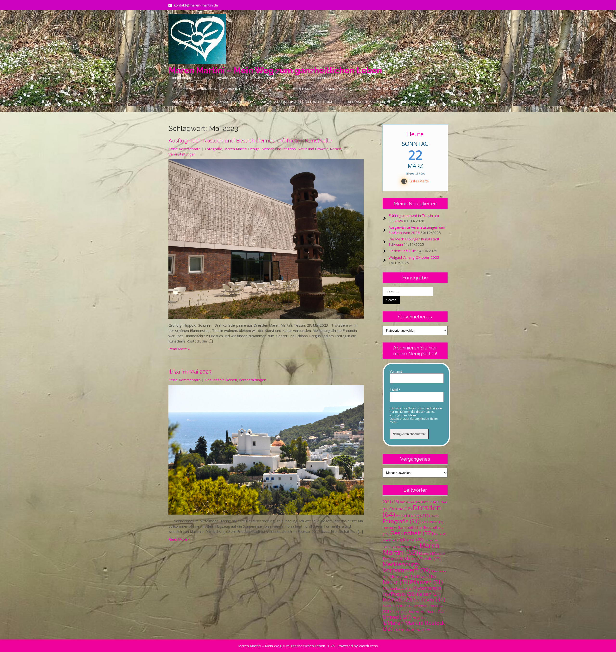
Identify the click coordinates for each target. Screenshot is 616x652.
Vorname (396, 371)
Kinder (440, 534)
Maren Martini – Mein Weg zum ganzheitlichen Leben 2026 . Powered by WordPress (308, 645)
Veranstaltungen (182, 154)
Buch (428, 501)
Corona (400, 508)
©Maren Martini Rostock (414, 625)
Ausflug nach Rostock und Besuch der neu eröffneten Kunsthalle (250, 140)
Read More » (179, 348)
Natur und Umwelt (313, 148)
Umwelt (397, 616)
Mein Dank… (303, 88)
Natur (396, 582)
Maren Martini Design (230, 102)
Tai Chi (405, 605)
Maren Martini (411, 549)
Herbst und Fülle (402, 250)
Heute (415, 134)
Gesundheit (214, 379)
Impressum (411, 102)
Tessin (434, 611)
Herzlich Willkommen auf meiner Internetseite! (216, 88)
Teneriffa (420, 605)
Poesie (403, 593)
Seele (390, 606)
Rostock (397, 599)
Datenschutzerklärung (368, 102)
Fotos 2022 (431, 522)
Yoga (419, 617)
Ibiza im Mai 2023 (190, 371)
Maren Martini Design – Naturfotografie (298, 102)
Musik (426, 576)
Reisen (335, 148)
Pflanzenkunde (397, 588)
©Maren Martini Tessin (411, 629)
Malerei (409, 547)
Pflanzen (426, 582)
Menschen (402, 576)
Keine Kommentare (184, 148)
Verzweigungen (186, 102)
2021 (391, 501)
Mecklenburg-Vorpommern (406, 567)
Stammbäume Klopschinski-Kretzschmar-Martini (369, 88)
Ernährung (412, 515)
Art (415, 502)
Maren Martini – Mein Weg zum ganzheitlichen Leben (275, 70)
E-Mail (395, 390)
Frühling (390, 527)
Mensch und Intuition (279, 148)
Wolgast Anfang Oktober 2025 (414, 257)
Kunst (413, 539)
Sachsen (429, 599)
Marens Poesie (422, 559)
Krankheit (392, 540)
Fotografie (213, 148)
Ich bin (276, 88)
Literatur (391, 547)
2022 (404, 502)
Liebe (430, 540)
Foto (433, 516)
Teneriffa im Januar (410, 611)
